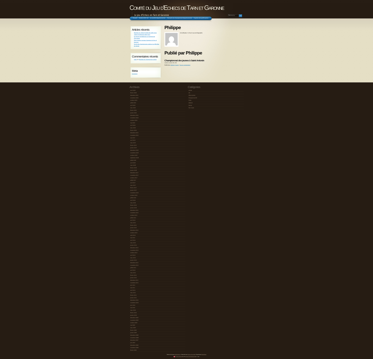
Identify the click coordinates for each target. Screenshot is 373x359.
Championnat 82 (193, 98)
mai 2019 (132, 138)
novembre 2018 (134, 152)
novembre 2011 (134, 282)
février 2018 (133, 167)
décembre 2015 (134, 210)
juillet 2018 (133, 160)
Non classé (191, 107)
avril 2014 (133, 240)
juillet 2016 (133, 197)
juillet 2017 (133, 180)
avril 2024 (133, 125)
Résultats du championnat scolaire (148, 59)
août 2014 (133, 235)
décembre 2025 (134, 95)
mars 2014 (133, 242)
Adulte (190, 90)
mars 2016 (133, 202)
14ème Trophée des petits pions (142, 34)
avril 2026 (133, 90)
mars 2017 (133, 185)
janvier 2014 (133, 245)
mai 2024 (132, 123)
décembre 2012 (134, 262)
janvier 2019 (133, 147)
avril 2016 (133, 200)
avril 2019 (133, 140)
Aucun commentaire (185, 65)
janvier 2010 (133, 315)
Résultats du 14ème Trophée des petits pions (145, 32)
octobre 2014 (133, 232)
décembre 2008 (134, 335)
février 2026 (133, 92)
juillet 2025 (133, 102)
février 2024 (133, 130)
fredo (135, 59)
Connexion (134, 74)
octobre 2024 (133, 120)
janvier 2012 (133, 277)
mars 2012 (133, 272)
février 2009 (133, 330)
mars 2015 (133, 222)
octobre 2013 (133, 252)
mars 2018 (133, 165)
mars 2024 (133, 127)
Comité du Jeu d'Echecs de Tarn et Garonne (176, 7)
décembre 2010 (134, 300)
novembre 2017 (134, 175)
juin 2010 (132, 305)
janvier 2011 (133, 297)
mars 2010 (133, 310)
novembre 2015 (134, 212)
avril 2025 (133, 105)
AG (189, 92)
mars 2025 (133, 107)
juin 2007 (132, 342)
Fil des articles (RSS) (180, 356)
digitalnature (177, 354)
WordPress (204, 354)
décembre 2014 (134, 230)
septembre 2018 (134, 157)
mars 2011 (133, 292)
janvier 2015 (133, 227)
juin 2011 (132, 285)
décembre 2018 (134, 150)
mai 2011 (132, 287)
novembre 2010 (134, 302)
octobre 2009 (133, 322)
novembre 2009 (134, 320)
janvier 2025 (133, 113)
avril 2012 (133, 270)
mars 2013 (133, 257)
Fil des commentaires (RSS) (191, 356)
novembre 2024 (134, 117)
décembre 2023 (134, 132)
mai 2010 (132, 307)
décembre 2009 (134, 317)
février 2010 (133, 312)
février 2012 (133, 275)
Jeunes (177, 65)
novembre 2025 (134, 98)
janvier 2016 (133, 207)
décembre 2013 (134, 247)
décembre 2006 (134, 345)
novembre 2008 (134, 337)
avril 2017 (133, 182)
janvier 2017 (133, 190)
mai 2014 (132, 237)
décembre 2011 (134, 280)
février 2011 (133, 295)
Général (173, 65)
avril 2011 (133, 290)
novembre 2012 (134, 265)
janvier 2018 (133, 170)
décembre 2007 (134, 340)
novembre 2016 (134, 192)
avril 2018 (133, 163)
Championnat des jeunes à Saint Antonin (184, 60)
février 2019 (133, 145)
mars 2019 (133, 142)
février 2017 (133, 187)
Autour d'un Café (191, 354)
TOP (198, 356)
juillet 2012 (133, 267)
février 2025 (133, 110)
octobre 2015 (133, 215)
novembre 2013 (134, 250)
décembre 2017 (134, 172)
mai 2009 (132, 325)
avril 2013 (133, 255)
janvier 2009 (133, 332)
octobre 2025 (133, 100)
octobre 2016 (133, 195)
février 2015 (133, 225)
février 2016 (133, 205)
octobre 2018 (133, 155)
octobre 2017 (133, 177)
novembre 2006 (134, 347)
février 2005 (133, 350)
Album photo (192, 95)
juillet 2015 (133, 217)
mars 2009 (133, 327)
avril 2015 (133, 220)
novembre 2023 (134, 135)
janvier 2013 (133, 260)
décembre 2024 (134, 115)
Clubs (190, 100)
